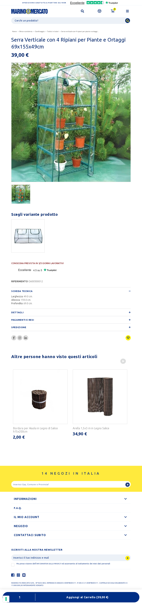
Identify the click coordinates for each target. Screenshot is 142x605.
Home (14, 31)
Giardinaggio (40, 31)
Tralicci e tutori (53, 31)
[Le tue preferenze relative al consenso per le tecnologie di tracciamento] (6, 599)
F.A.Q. (18, 508)
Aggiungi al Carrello (87, 597)
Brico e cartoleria (25, 31)
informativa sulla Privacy (48, 564)
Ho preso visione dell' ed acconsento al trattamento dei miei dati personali (63, 564)
